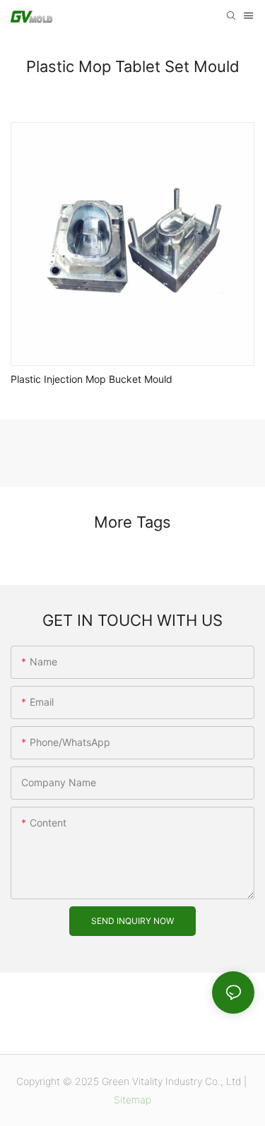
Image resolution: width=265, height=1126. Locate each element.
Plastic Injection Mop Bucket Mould (91, 379)
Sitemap (132, 1100)
